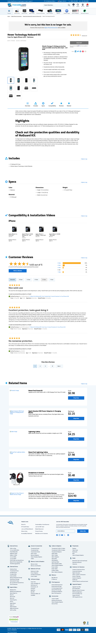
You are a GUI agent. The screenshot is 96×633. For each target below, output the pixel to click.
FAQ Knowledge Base (77, 592)
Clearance (74, 564)
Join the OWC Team (39, 526)
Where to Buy (24, 531)
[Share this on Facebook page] (81, 51)
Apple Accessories (14, 608)
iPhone (11, 601)
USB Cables (54, 558)
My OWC (33, 592)
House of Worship (76, 576)
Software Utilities (35, 593)
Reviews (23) (84, 35)
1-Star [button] (59, 272)
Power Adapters (34, 573)
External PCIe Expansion (57, 584)
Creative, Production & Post (78, 569)
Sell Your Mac (13, 610)
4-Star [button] (59, 265)
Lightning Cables (55, 562)
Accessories (55, 596)
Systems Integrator (76, 578)
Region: (62, 1)
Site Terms (39, 628)
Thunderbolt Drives (14, 570)
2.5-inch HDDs (13, 558)
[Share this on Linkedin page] (76, 51)
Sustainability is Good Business (42, 524)
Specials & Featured (76, 562)
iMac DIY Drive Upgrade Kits (16, 562)
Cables (32, 558)
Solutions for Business (78, 567)
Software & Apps (35, 579)
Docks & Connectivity (36, 546)
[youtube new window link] (62, 535)
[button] (76, 398)
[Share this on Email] (86, 51)
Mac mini (12, 598)
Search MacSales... (48, 5)
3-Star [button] (59, 267)
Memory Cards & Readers (37, 561)
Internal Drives (14, 546)
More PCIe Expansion (56, 593)
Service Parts (55, 603)
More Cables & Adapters (57, 572)
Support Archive (76, 595)
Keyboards (74, 551)
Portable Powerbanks (36, 574)
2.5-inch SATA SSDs (14, 550)
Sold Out (79, 43)
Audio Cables (55, 568)
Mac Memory (55, 577)
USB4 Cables (54, 553)
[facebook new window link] (57, 535)
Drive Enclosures (13, 584)
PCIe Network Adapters (57, 591)
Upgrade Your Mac (76, 586)
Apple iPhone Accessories (51, 27)
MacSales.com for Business (41, 533)
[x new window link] (65, 535)
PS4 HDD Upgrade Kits (15, 563)
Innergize (33, 588)
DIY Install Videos (25, 526)
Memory (54, 575)
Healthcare (74, 579)
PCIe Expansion (56, 582)
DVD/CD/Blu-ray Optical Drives (17, 560)
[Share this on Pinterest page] (83, 51)
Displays (74, 548)
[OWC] (17, 5)
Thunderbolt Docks (35, 548)
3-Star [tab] (36, 279)
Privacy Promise (39, 531)
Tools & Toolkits (55, 598)
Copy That (33, 581)
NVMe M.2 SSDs (13, 553)
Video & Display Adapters (36, 556)
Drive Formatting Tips (77, 593)
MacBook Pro (13, 589)
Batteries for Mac (35, 571)
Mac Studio (12, 596)
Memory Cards (34, 564)
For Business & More (50, 1)
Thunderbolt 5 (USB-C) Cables (58, 548)
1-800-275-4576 (74, 1)
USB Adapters (55, 560)
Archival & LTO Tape (14, 581)
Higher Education (76, 573)
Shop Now (76, 398)
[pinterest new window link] (68, 535)
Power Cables (34, 576)
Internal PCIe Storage (56, 589)
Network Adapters (35, 555)
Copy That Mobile (35, 583)
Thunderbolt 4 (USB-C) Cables (58, 550)
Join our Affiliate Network (27, 529)
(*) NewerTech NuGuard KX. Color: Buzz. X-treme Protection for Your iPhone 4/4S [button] (47, 327)
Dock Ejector (33, 586)
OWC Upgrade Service (77, 597)
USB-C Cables (55, 555)
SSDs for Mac (13, 548)
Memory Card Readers (36, 565)
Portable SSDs (13, 574)
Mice (73, 553)
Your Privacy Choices (12, 632)
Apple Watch (13, 603)
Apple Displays (13, 606)
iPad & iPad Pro (13, 600)
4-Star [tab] (28, 279)
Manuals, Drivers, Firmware (78, 590)
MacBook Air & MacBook (15, 591)
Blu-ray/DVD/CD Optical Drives (17, 582)
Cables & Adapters (56, 546)
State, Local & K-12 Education (79, 574)
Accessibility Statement (26, 533)
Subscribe (83, 531)
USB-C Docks (34, 553)
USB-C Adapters (55, 556)
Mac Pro (12, 594)
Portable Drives (13, 572)
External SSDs (13, 575)
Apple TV (12, 605)
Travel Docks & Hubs (35, 551)
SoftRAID (33, 595)
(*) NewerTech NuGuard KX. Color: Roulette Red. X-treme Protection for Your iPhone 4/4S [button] (49, 296)
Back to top (84, 159)
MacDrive (33, 590)
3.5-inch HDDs (13, 556)
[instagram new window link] (59, 535)
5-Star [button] (59, 263)
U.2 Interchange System (57, 588)
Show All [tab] (12, 279)
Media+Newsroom (39, 529)
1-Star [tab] (51, 279)
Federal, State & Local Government (80, 581)
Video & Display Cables (57, 563)
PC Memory (54, 579)
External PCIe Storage (56, 586)
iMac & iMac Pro (13, 593)
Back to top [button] (84, 257)
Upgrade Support (76, 584)
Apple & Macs (13, 587)
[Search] (69, 5)
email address (61, 531)
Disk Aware (33, 585)
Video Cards (75, 550)
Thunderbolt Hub (34, 550)
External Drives (14, 566)
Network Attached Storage (16, 577)
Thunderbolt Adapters (57, 551)
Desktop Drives (13, 569)
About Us (23, 524)
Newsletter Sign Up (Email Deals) (79, 560)
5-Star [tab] (20, 279)
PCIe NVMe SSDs (14, 551)
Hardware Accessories (57, 600)
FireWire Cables (55, 570)
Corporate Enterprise (77, 571)
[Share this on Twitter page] (78, 51)
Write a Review (17, 270)
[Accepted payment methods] (72, 630)
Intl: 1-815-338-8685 (83, 1)
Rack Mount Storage (14, 579)
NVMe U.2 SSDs (13, 555)
